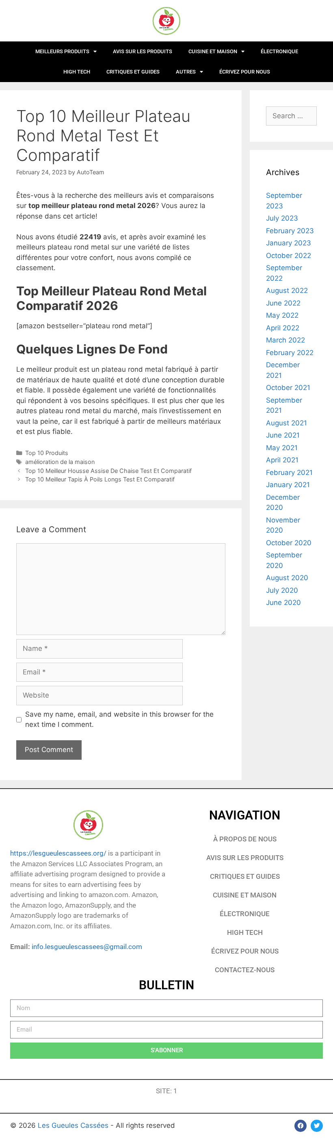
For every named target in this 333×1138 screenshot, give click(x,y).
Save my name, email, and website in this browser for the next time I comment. (119, 719)
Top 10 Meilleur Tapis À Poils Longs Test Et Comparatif (100, 479)
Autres (186, 72)
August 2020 (287, 578)
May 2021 (282, 448)
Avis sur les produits (142, 51)
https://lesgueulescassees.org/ (58, 853)
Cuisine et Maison (212, 51)
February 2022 (290, 353)
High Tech (76, 72)
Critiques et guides (133, 72)
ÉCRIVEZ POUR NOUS (244, 72)
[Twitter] (317, 1126)
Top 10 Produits (46, 452)
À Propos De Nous (245, 839)
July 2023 (282, 218)
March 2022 (285, 340)
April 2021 (282, 460)
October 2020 (288, 543)
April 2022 (282, 328)
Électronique (279, 51)
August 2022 (287, 290)
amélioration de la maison (60, 461)
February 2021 (289, 472)
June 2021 (283, 435)
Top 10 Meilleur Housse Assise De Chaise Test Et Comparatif (108, 470)
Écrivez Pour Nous (245, 951)
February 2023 (290, 231)
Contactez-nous (245, 970)
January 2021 (288, 485)
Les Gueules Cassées (74, 1125)
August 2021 (286, 423)
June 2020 (283, 602)
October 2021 (288, 388)
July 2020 (282, 590)
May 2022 (282, 315)
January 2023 (288, 243)
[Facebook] (300, 1126)
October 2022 (288, 255)
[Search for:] (291, 116)
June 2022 (283, 303)
